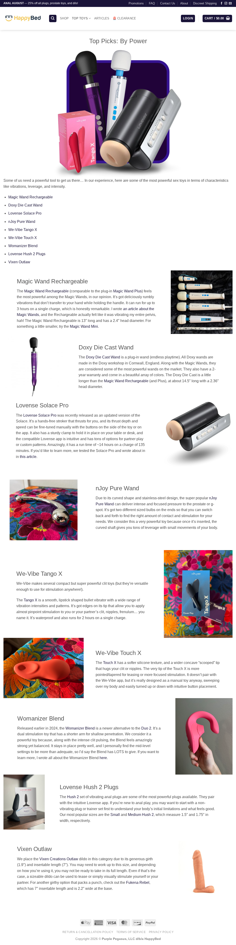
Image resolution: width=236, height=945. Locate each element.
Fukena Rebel (137, 882)
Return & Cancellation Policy (87, 932)
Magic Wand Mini (84, 326)
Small (115, 815)
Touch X (109, 663)
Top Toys (80, 18)
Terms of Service (131, 932)
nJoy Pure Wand (21, 222)
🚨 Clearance (124, 18)
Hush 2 (73, 797)
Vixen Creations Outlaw (58, 859)
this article (28, 457)
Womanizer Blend (23, 246)
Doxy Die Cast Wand (25, 205)
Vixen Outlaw (19, 262)
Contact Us (167, 3)
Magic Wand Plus (127, 291)
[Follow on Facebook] (221, 3)
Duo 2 (146, 728)
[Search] (52, 18)
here (103, 758)
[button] (188, 18)
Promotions (136, 3)
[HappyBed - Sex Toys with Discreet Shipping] (22, 18)
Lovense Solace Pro (24, 213)
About (184, 3)
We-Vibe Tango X (22, 230)
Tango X (30, 600)
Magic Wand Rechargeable (30, 197)
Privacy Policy (161, 932)
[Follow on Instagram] (225, 3)
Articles (101, 18)
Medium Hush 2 (141, 815)
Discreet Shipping (205, 3)
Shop (64, 18)
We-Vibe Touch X (22, 238)
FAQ (152, 3)
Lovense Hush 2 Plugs (26, 254)
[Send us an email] (230, 3)
